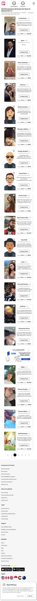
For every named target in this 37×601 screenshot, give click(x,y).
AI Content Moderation (7, 558)
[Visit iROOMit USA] (3, 579)
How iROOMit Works (6, 527)
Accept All (29, 596)
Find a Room (4, 471)
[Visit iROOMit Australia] (24, 579)
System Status (4, 532)
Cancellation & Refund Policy (8, 513)
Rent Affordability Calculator (8, 476)
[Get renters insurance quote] (18, 355)
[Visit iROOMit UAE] (20, 579)
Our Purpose (4, 545)
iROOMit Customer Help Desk (8, 529)
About (2, 542)
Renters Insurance (5, 474)
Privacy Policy (4, 511)
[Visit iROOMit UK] (11, 579)
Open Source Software (6, 555)
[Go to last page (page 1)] (7, 455)
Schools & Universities (6, 481)
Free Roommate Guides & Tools (8, 479)
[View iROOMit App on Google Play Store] (19, 570)
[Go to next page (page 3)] (29, 455)
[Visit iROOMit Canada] (7, 579)
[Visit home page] (3, 3)
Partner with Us (5, 561)
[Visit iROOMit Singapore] (15, 579)
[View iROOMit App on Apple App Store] (6, 570)
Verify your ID (4, 484)
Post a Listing (4, 492)
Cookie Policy (4, 516)
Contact (3, 534)
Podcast (3, 553)
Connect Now (24, 30)
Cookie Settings (4, 518)
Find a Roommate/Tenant (7, 495)
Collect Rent (4, 497)
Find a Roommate (5, 468)
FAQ (2, 550)
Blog (2, 548)
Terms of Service (5, 508)
